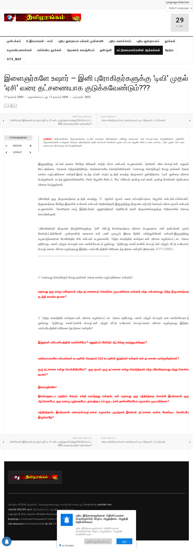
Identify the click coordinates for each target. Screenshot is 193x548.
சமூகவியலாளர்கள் (19, 50)
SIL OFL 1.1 (50, 524)
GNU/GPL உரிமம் (24, 509)
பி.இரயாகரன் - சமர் (39, 41)
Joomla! (12, 509)
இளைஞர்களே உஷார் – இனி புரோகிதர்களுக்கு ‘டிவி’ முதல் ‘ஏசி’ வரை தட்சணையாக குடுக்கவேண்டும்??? (96, 82)
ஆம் (124, 541)
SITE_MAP (14, 59)
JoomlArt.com (104, 504)
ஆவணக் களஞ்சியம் (81, 50)
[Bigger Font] (30, 146)
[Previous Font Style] (6, 152)
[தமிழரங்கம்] (42, 17)
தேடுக (169, 50)
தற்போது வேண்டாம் (98, 541)
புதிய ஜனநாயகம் (148, 41)
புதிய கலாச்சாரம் (120, 41)
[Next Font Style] (30, 152)
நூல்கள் (170, 41)
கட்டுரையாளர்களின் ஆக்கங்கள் (138, 50)
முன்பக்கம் (14, 41)
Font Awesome (16, 524)
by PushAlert (68, 545)
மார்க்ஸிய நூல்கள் (49, 50)
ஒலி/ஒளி (106, 50)
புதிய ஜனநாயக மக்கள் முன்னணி (81, 41)
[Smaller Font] (6, 146)
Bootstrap (13, 519)
